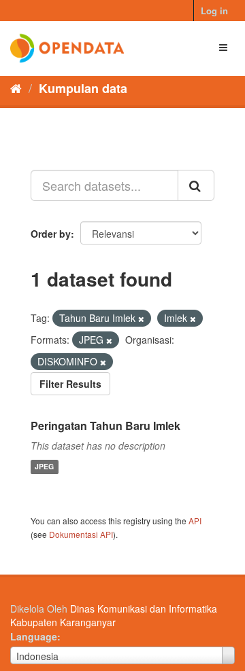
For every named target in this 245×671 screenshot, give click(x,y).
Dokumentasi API (81, 534)
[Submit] (196, 185)
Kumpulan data (83, 88)
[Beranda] (16, 87)
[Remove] (141, 318)
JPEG (44, 467)
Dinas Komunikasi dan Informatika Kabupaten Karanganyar (113, 615)
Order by (51, 233)
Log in (214, 10)
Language (33, 636)
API (195, 520)
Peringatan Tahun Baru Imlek (105, 425)
